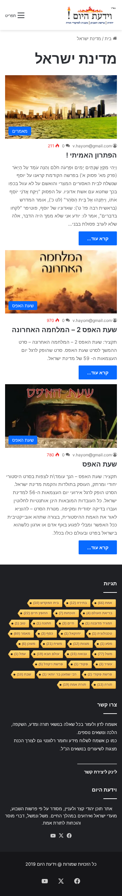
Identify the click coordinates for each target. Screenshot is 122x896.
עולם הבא (48, 654)
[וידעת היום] (90, 15)
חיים (68, 623)
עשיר (105, 664)
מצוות (81, 644)
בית (109, 38)
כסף (47, 633)
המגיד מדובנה (98, 623)
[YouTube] (53, 836)
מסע (106, 644)
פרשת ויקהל (51, 664)
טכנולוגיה (102, 633)
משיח (54, 644)
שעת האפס (99, 464)
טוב (20, 623)
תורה (104, 684)
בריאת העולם (99, 613)
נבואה (78, 654)
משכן (28, 644)
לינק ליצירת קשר (100, 772)
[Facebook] (69, 836)
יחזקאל (72, 633)
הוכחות (67, 613)
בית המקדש (46, 603)
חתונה (44, 623)
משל (105, 654)
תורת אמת (74, 684)
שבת (24, 674)
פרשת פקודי (100, 674)
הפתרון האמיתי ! (91, 155)
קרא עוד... (97, 238)
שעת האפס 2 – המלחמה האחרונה (64, 330)
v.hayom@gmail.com (92, 145)
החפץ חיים (36, 613)
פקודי (81, 664)
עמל (20, 654)
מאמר (22, 633)
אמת (105, 603)
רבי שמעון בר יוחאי (59, 674)
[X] (61, 836)
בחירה (78, 603)
